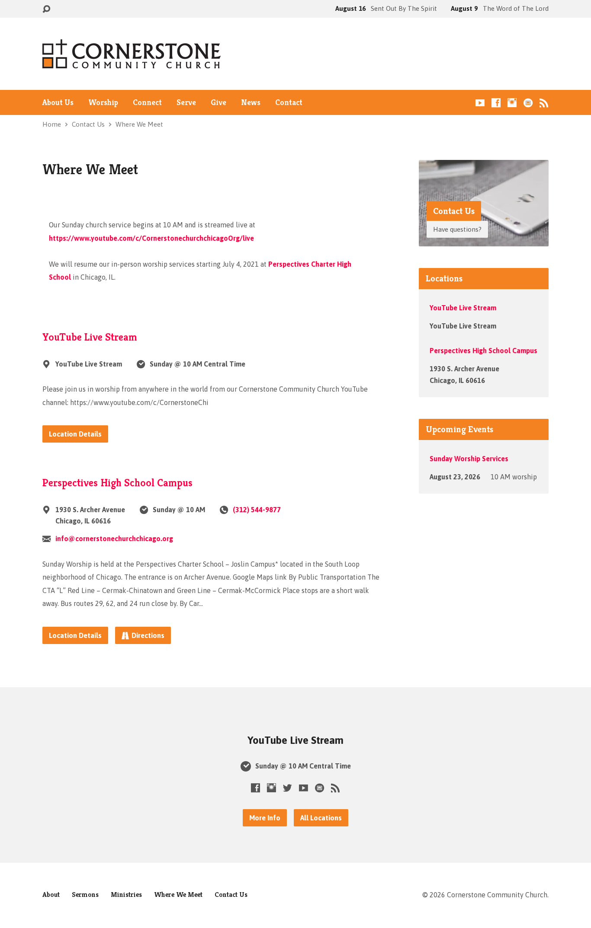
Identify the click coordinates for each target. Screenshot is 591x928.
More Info (264, 818)
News (250, 102)
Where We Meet (139, 124)
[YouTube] (480, 102)
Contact (288, 102)
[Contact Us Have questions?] (484, 240)
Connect (147, 102)
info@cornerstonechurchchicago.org (114, 538)
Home (51, 124)
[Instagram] (512, 102)
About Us (58, 102)
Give (218, 102)
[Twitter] (287, 787)
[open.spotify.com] (528, 102)
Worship (103, 102)
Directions (148, 635)
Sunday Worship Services (469, 458)
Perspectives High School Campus (117, 482)
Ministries (126, 894)
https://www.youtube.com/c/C (151, 238)
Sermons (85, 894)
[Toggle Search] (46, 9)
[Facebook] (496, 102)
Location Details (75, 434)
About (51, 894)
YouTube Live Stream (89, 337)
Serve (186, 102)
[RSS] (544, 102)
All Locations (321, 818)
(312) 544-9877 (257, 509)
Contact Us (88, 124)
